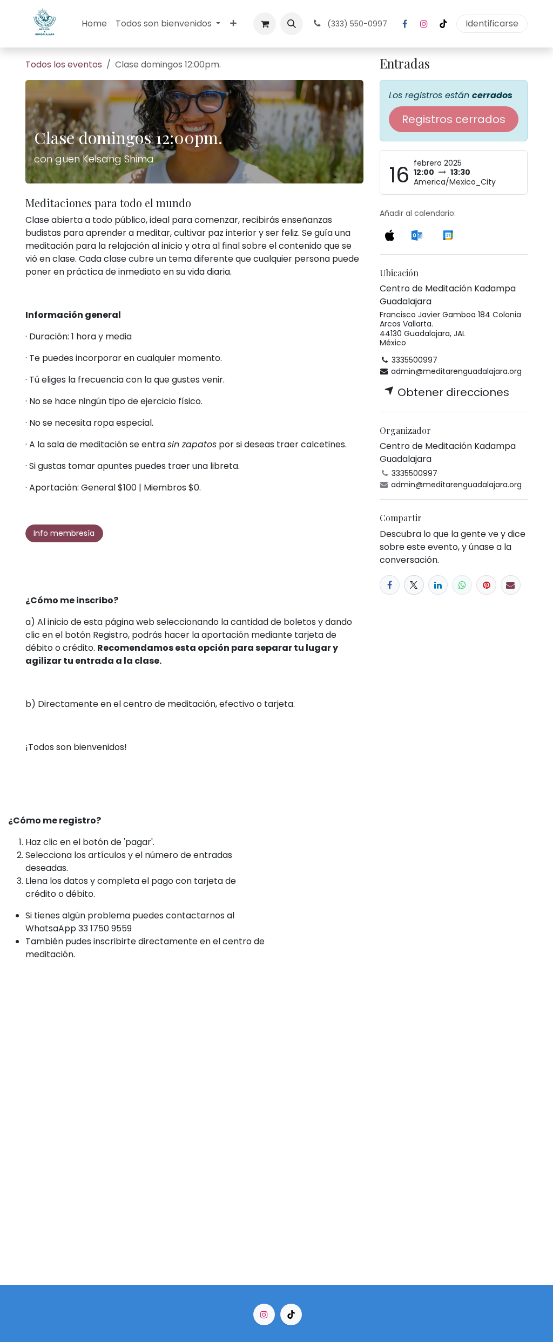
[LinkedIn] (438, 585)
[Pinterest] (486, 585)
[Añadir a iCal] (389, 234)
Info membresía (64, 533)
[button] (291, 23)
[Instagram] (424, 23)
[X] (414, 585)
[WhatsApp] (462, 585)
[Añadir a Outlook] (416, 234)
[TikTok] (443, 23)
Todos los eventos (63, 64)
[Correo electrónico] (511, 585)
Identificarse (492, 23)
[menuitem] (94, 24)
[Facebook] (404, 23)
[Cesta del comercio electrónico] (264, 23)
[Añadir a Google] (448, 234)
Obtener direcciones (452, 392)
